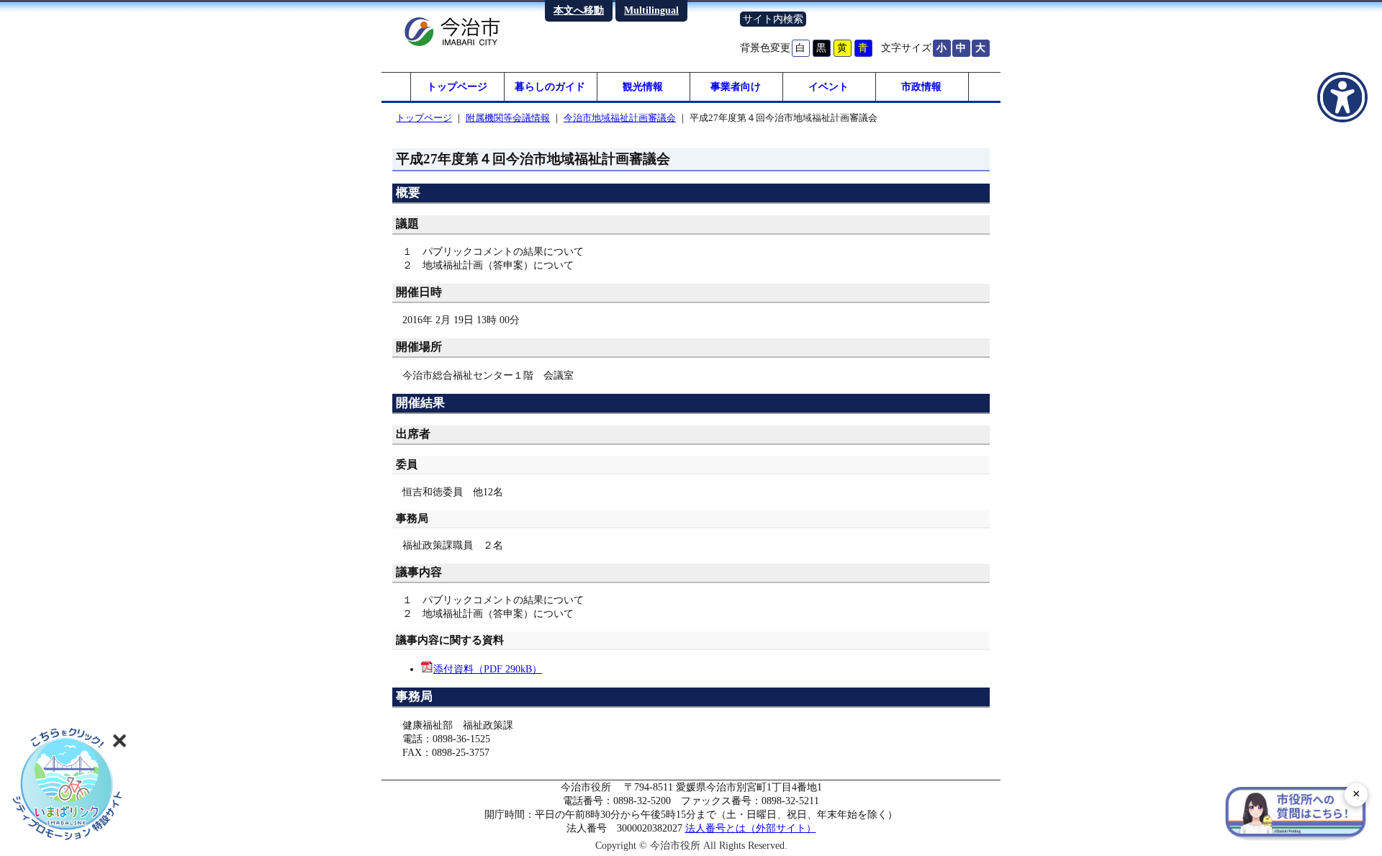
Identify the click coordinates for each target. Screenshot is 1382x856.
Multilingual (651, 10)
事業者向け (735, 86)
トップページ (457, 86)
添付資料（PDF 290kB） (487, 669)
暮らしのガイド (550, 86)
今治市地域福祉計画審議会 (620, 117)
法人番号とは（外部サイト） (750, 828)
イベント (828, 86)
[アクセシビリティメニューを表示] (1342, 97)
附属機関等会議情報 (508, 117)
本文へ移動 (579, 10)
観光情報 (643, 86)
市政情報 (921, 86)
